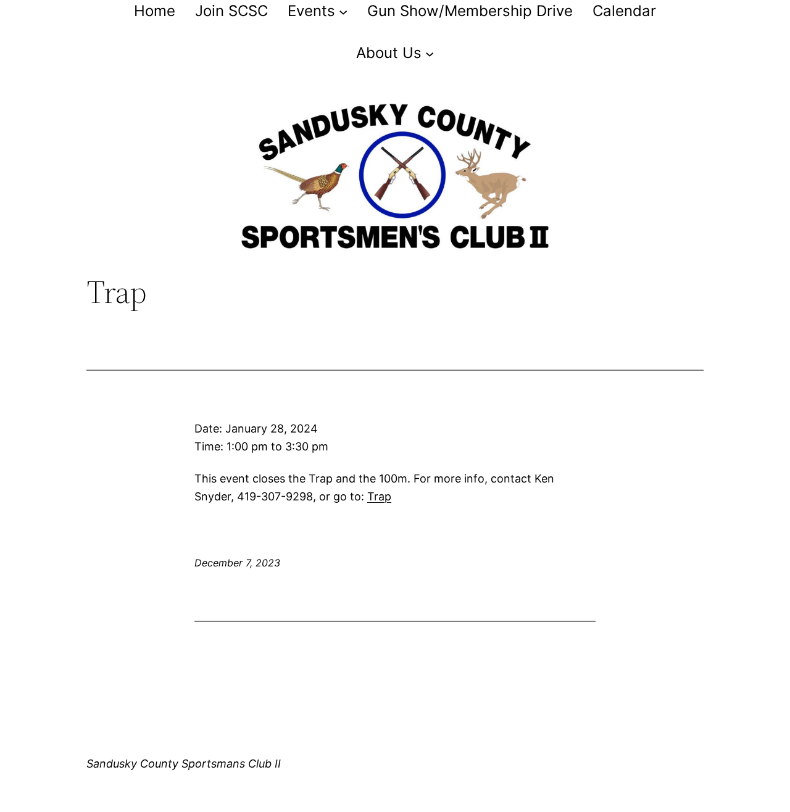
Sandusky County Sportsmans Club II (183, 763)
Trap (379, 496)
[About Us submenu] (429, 53)
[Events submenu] (343, 11)
